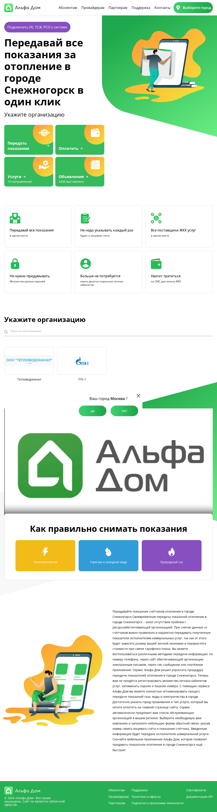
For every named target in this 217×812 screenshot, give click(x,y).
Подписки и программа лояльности (158, 803)
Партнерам (117, 7)
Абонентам (67, 7)
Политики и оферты (146, 797)
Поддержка (141, 7)
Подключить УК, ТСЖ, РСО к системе (37, 27)
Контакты (162, 7)
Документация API (199, 797)
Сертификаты (196, 790)
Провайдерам (92, 7)
